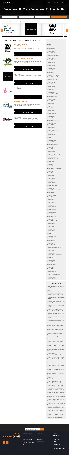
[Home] (2, 21)
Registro (42, 429)
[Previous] (2, 30)
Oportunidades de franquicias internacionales (27, 440)
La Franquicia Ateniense (20, 44)
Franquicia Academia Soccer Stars (23, 58)
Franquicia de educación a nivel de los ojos (26, 116)
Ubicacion (50, 2)
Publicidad (59, 2)
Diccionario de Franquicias (41, 437)
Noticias (54, 2)
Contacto (63, 2)
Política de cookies (40, 439)
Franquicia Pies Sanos (20, 87)
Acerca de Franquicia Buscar (27, 437)
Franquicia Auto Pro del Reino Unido (24, 73)
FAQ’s (23, 444)
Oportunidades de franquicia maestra (28, 442)
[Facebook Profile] (7, 442)
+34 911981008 (56, 439)
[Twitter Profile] (4, 442)
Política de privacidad (40, 441)
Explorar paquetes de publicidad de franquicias (59, 447)
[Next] (67, 30)
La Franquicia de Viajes (20, 101)
